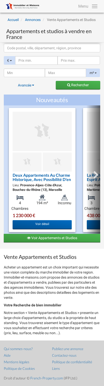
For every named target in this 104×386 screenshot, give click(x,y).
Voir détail (42, 224)
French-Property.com (46, 378)
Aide (7, 355)
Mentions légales (16, 362)
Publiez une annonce (67, 349)
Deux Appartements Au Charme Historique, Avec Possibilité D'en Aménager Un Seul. (42, 179)
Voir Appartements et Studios (54, 238)
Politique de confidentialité (72, 362)
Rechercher (79, 85)
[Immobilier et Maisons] (21, 6)
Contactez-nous (64, 355)
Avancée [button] (25, 85)
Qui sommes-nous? (18, 349)
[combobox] (52, 48)
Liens (56, 368)
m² (92, 73)
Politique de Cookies (19, 368)
